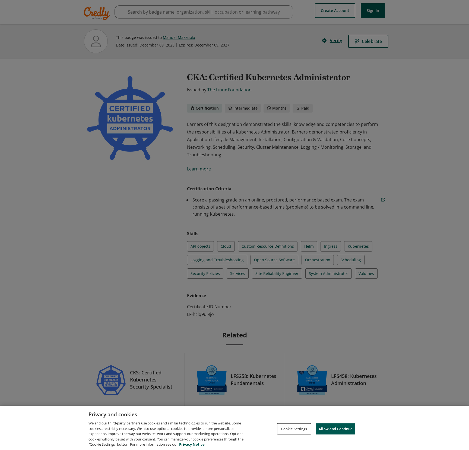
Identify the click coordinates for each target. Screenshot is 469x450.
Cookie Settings (294, 428)
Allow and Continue (335, 428)
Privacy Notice (192, 444)
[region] (234, 428)
